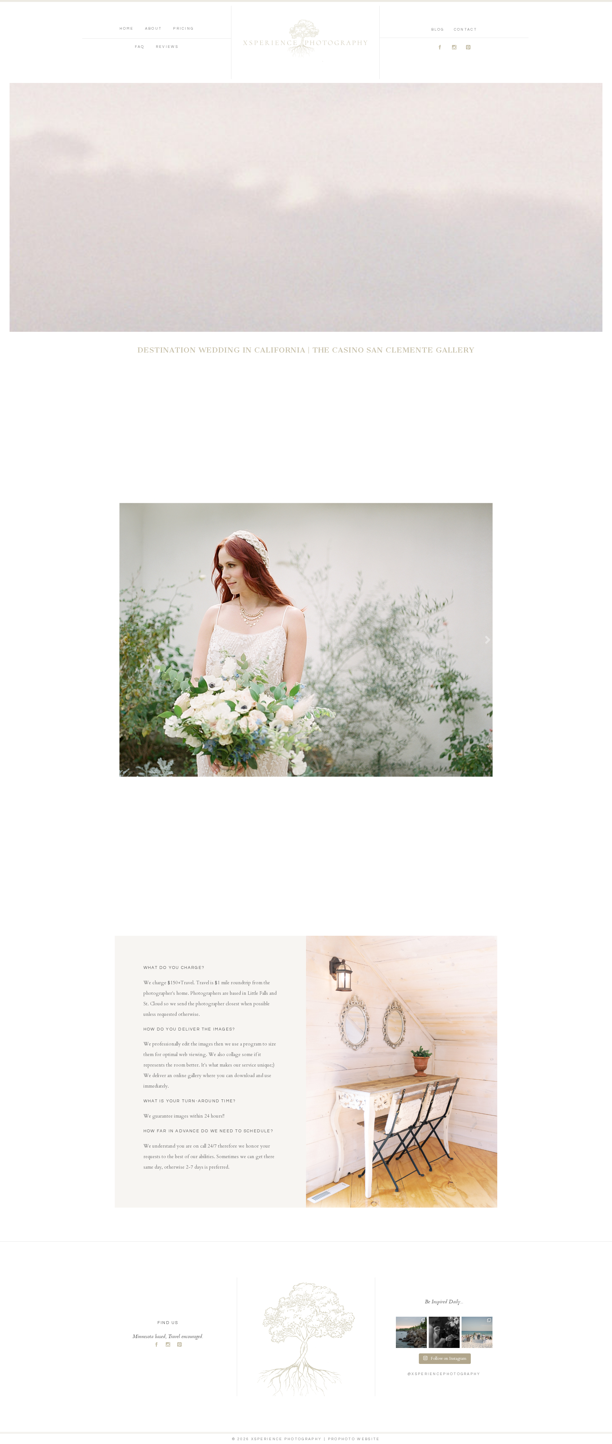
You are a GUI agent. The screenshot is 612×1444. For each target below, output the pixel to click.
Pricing (183, 28)
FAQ (140, 46)
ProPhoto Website (354, 1439)
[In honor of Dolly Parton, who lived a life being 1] (444, 1332)
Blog (437, 29)
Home (127, 28)
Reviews (167, 46)
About (153, 28)
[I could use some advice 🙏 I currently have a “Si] (411, 1332)
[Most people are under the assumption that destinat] (477, 1332)
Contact (465, 29)
